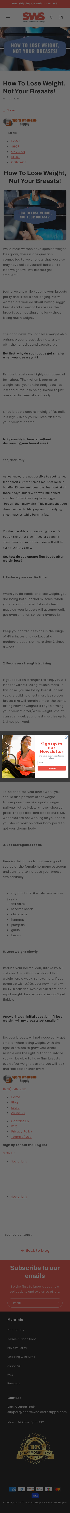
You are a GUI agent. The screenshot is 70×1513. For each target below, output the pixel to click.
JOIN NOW (52, 768)
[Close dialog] (66, 737)
